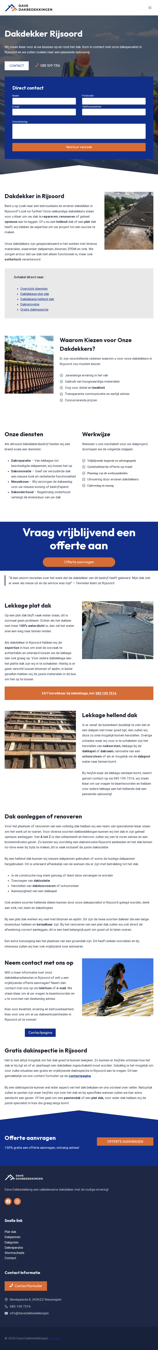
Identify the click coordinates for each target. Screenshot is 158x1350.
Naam (15, 95)
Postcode (88, 95)
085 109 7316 (106, 693)
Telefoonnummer (92, 106)
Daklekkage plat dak (34, 294)
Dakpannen (12, 1237)
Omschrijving (20, 121)
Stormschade (14, 1253)
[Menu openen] (149, 8)
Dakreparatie (14, 1247)
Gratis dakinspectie (34, 309)
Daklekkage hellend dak (37, 299)
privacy (56, 1338)
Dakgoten (11, 1242)
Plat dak (10, 1232)
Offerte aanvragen (79, 562)
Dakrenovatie (29, 304)
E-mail (16, 106)
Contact (10, 1258)
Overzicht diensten (34, 289)
